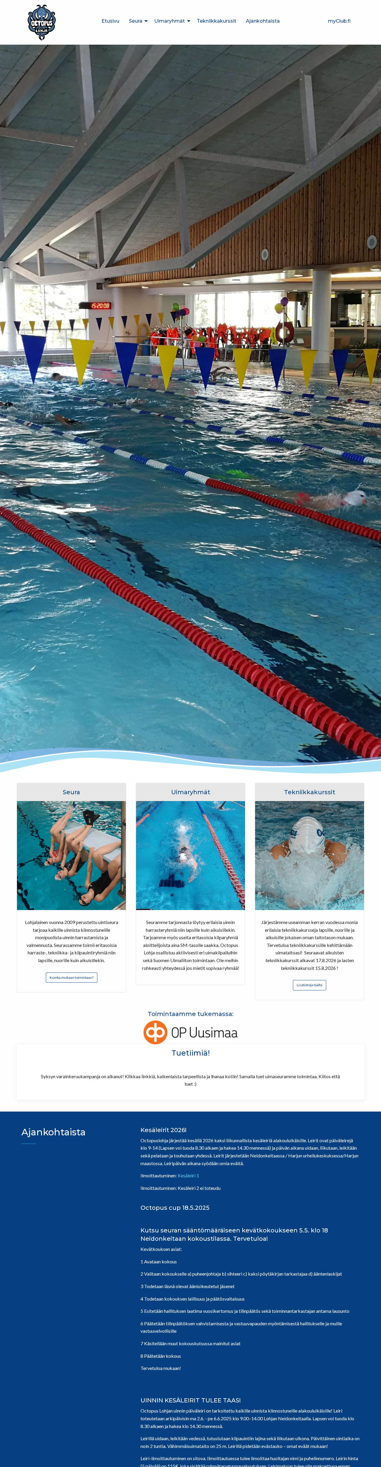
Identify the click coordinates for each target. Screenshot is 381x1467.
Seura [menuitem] (135, 21)
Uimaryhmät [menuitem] (169, 21)
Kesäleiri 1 (188, 1175)
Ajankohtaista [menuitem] (263, 21)
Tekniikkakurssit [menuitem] (216, 21)
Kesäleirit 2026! (163, 1130)
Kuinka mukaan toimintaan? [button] (71, 977)
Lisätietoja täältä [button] (309, 985)
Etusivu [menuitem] (110, 21)
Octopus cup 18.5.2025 (175, 1207)
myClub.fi (339, 21)
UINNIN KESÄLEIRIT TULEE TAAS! (190, 1400)
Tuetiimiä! (190, 1052)
